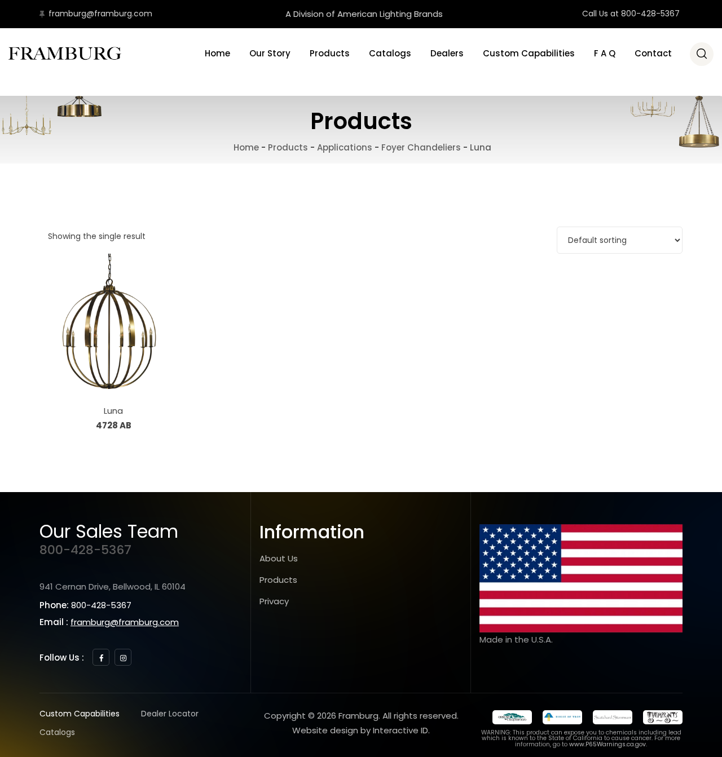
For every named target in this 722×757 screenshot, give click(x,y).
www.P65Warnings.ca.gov (607, 744)
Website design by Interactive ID (360, 730)
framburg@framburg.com (100, 13)
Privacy (274, 601)
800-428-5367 (85, 550)
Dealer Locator (170, 713)
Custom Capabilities (529, 53)
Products (330, 53)
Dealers (447, 53)
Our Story (269, 53)
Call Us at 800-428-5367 (631, 13)
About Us (278, 558)
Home (217, 53)
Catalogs (390, 53)
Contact (653, 53)
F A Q (604, 53)
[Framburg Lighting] (64, 53)
